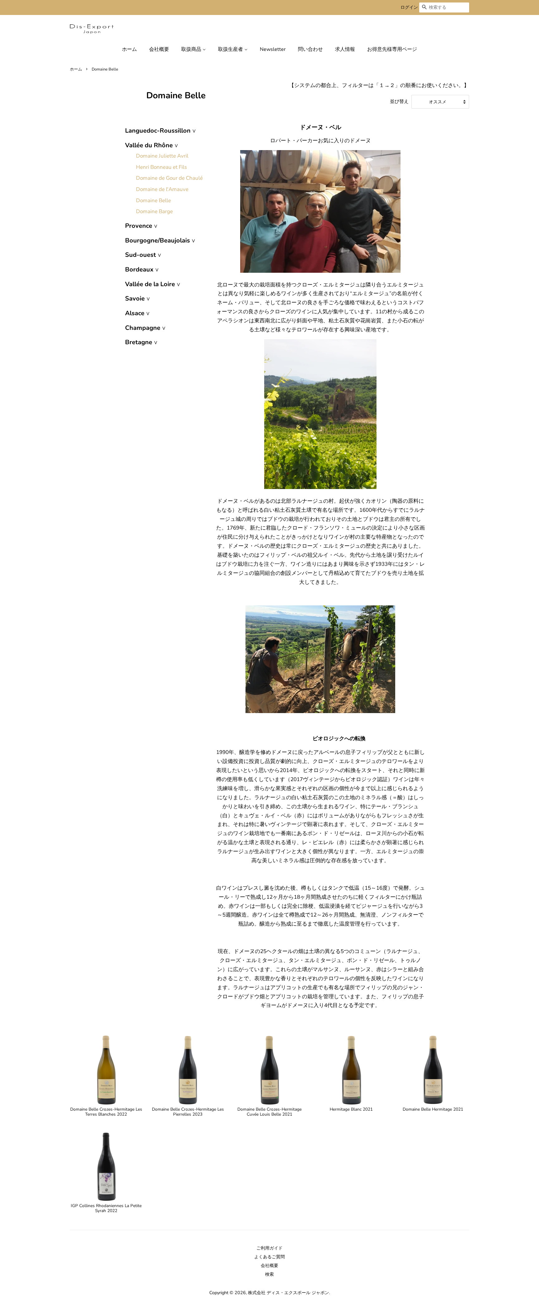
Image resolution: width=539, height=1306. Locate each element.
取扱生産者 (231, 49)
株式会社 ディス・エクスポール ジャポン (288, 1292)
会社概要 (159, 49)
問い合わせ (310, 49)
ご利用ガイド (269, 1248)
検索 (269, 1274)
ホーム (129, 49)
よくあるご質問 (269, 1257)
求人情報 (345, 49)
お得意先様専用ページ (392, 49)
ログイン (409, 7)
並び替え (399, 101)
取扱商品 (191, 49)
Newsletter (273, 49)
